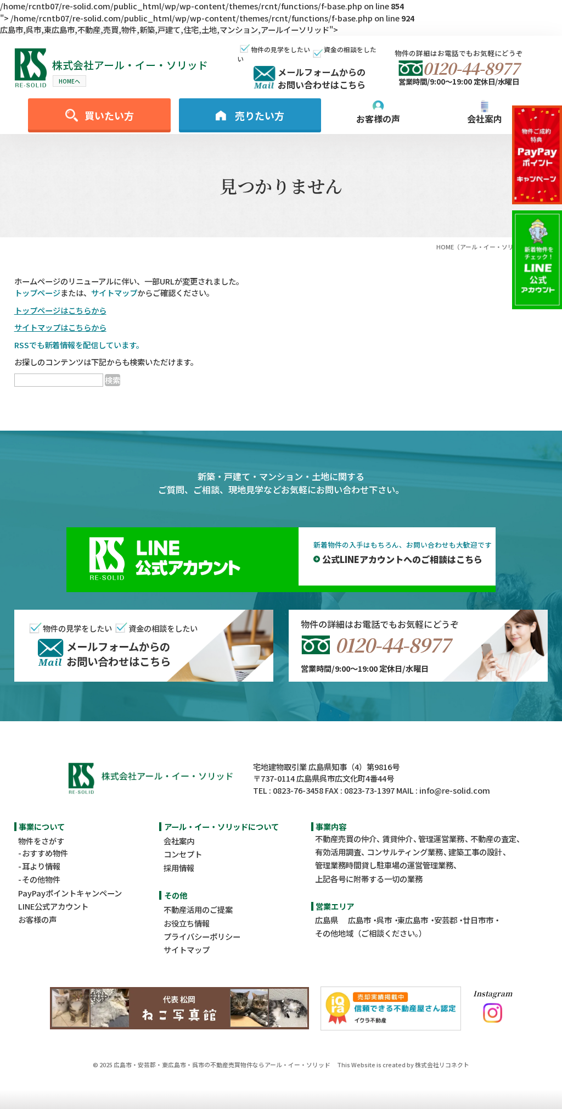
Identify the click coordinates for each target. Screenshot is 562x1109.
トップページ (37, 292)
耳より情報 (41, 866)
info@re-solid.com (454, 790)
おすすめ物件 (45, 853)
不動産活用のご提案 (198, 909)
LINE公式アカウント (53, 906)
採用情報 (179, 867)
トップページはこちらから (60, 310)
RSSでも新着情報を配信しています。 (79, 344)
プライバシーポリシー (202, 936)
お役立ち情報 (187, 923)
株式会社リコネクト (442, 1065)
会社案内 (179, 840)
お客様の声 (37, 919)
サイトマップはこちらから (60, 327)
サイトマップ (114, 292)
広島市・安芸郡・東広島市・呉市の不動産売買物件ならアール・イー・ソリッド (222, 1065)
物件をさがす (41, 840)
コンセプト (183, 854)
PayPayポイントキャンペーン (70, 893)
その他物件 (41, 879)
